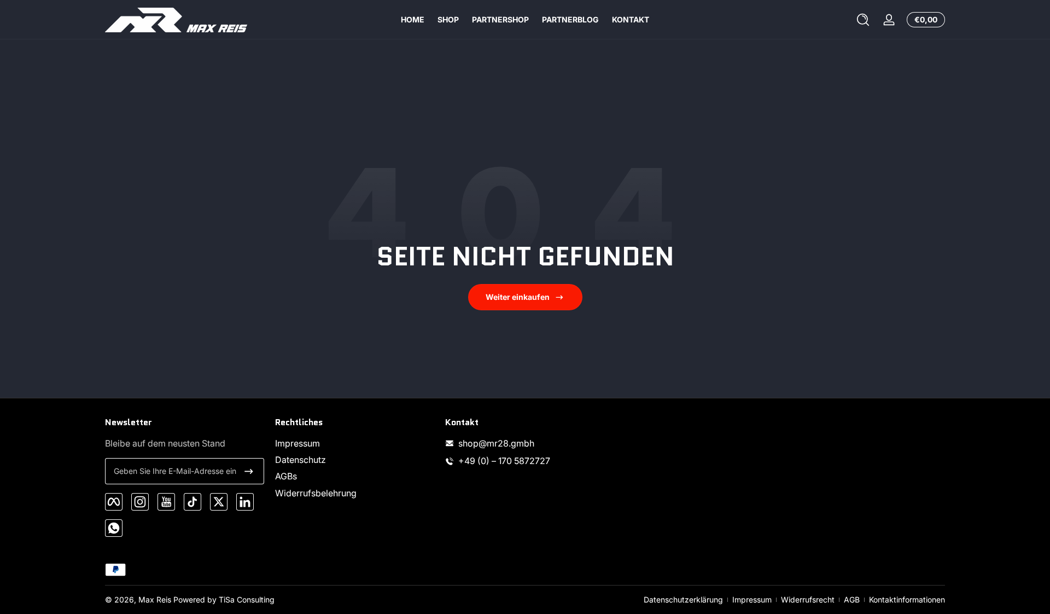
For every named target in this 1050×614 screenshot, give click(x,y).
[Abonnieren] (249, 471)
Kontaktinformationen (907, 599)
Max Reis (154, 599)
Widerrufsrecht (808, 599)
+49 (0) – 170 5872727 (504, 460)
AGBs (286, 476)
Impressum (297, 443)
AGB (852, 599)
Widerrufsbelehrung (316, 493)
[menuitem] (354, 443)
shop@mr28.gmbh (496, 443)
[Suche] (863, 19)
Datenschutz (300, 459)
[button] (863, 19)
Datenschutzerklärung (683, 599)
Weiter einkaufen (518, 297)
